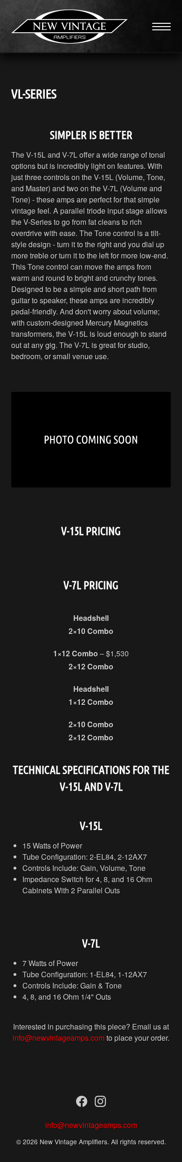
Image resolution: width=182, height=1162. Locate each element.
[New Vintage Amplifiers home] (69, 26)
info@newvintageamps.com (59, 1037)
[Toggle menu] (161, 26)
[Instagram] (100, 1103)
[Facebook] (81, 1103)
